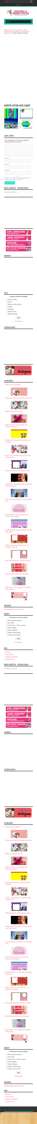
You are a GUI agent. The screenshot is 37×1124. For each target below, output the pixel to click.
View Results (18, 321)
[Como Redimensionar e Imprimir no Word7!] (19, 567)
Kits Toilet (11, 623)
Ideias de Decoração (14, 632)
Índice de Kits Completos (12, 384)
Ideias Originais (12, 630)
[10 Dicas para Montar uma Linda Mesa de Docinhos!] (19, 449)
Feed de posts (9, 654)
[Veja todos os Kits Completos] (18, 232)
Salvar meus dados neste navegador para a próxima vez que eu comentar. (18, 178)
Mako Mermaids (13, 314)
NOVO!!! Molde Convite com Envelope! (17, 574)
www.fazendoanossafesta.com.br (14, 609)
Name (6, 158)
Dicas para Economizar (15, 620)
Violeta (10, 307)
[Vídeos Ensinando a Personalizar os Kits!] (19, 478)
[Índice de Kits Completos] (19, 391)
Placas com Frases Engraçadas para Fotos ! (18, 398)
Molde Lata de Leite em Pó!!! (14, 411)
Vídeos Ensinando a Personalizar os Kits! (17, 470)
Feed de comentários (11, 656)
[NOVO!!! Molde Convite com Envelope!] (19, 581)
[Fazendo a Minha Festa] (18, 12)
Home (8, 30)
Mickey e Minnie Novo (14, 304)
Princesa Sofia (12, 299)
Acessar (7, 652)
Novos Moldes (12, 627)
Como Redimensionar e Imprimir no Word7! (18, 560)
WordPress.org (9, 659)
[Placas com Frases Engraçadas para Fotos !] (19, 405)
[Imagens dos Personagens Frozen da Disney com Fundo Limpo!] (19, 493)
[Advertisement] (18, 54)
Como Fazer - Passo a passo (17, 625)
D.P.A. (10, 302)
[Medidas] (18, 243)
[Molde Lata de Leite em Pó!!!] (19, 418)
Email (6, 164)
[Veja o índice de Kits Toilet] (18, 249)
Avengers (11, 309)
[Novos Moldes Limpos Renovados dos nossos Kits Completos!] (19, 523)
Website (7, 170)
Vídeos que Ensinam (14, 635)
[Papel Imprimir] (18, 238)
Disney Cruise (12, 311)
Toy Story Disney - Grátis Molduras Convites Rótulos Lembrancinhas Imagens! (17, 31)
